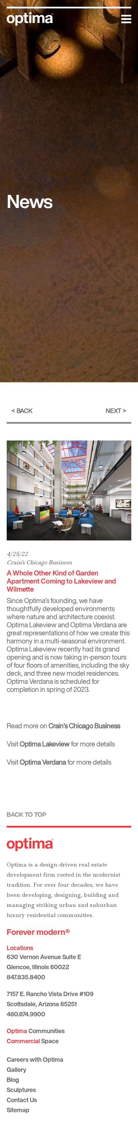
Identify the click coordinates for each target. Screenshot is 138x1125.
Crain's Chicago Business (39, 562)
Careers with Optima (35, 1059)
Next (113, 410)
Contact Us (22, 1099)
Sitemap (18, 1109)
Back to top (26, 814)
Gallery (16, 1069)
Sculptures (21, 1089)
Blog (13, 1079)
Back (24, 410)
